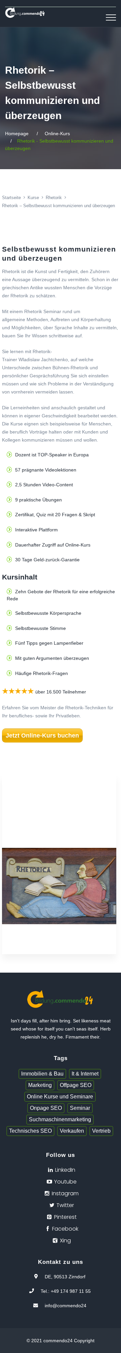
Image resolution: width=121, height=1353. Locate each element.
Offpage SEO (75, 1085)
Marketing (40, 1085)
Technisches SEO (30, 1131)
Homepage (17, 133)
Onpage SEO (46, 1108)
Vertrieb (101, 1131)
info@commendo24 (65, 1305)
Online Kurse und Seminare (60, 1096)
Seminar (80, 1108)
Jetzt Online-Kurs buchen (42, 735)
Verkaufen (72, 1131)
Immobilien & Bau (42, 1074)
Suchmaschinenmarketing (60, 1119)
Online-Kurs (57, 133)
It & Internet (85, 1074)
